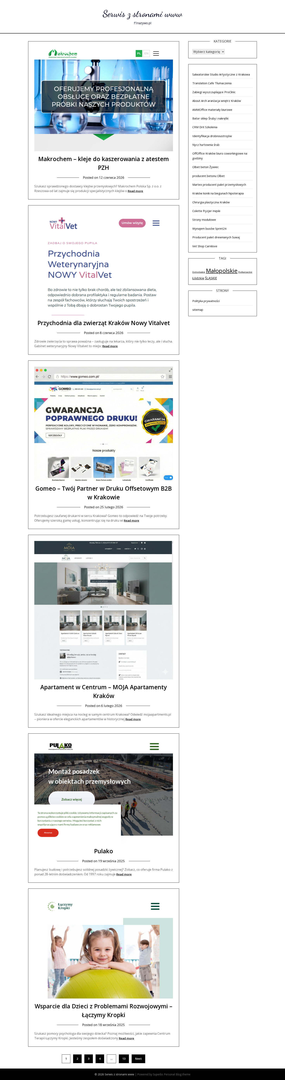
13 (123, 1058)
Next (138, 1058)
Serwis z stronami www (142, 13)
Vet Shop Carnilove (204, 246)
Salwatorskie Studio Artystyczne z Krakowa (221, 74)
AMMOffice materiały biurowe (212, 110)
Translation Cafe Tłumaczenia (211, 83)
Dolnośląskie (198, 272)
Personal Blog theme (177, 1074)
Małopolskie (222, 271)
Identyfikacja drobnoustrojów (212, 136)
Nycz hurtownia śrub (205, 145)
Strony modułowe (204, 219)
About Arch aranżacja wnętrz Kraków (216, 101)
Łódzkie (198, 278)
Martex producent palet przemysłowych (219, 184)
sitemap (197, 310)
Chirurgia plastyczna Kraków (211, 202)
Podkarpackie (245, 272)
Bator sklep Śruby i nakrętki (210, 118)
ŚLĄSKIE (211, 278)
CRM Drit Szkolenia (204, 127)
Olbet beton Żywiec (205, 167)
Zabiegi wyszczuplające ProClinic (214, 92)
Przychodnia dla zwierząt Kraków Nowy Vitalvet (103, 323)
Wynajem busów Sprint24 (209, 228)
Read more (135, 191)
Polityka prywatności (206, 301)
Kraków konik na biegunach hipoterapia (218, 193)
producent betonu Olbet (208, 176)
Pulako (103, 851)
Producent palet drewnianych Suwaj (216, 237)
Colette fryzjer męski (206, 211)
